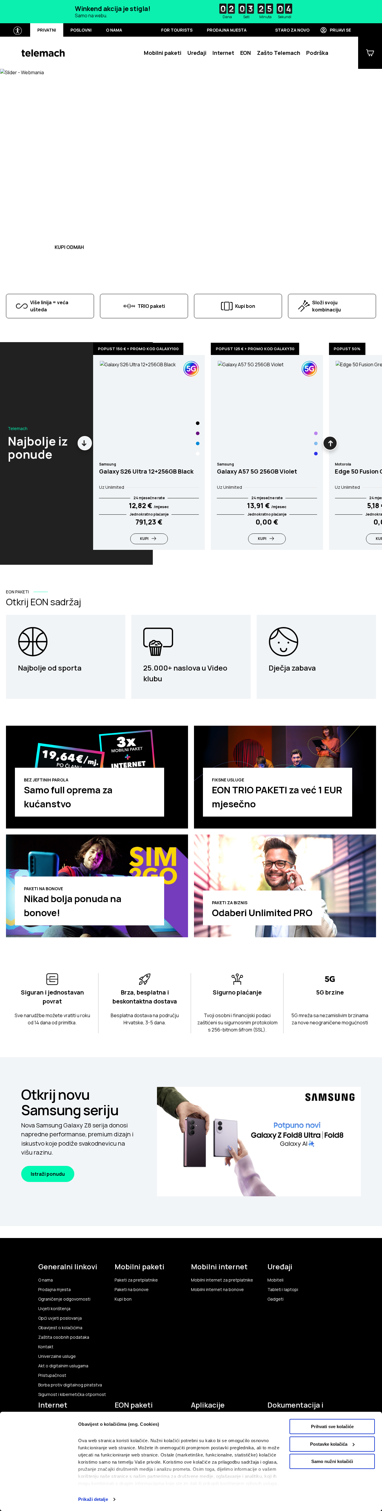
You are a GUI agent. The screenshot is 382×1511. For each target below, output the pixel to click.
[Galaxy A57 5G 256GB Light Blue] (315, 443)
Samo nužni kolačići (332, 1461)
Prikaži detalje (93, 1499)
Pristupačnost (52, 1375)
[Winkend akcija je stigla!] (191, 11)
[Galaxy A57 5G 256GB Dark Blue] (315, 453)
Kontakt (45, 1346)
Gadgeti (275, 1299)
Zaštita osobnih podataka (63, 1337)
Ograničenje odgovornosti (64, 1299)
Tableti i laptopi (282, 1289)
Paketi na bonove (132, 1289)
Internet (223, 52)
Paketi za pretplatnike (136, 1280)
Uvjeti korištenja (54, 1308)
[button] (36, 200)
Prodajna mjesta (227, 30)
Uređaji (197, 52)
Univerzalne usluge (57, 1356)
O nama (114, 30)
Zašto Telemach (278, 52)
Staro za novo (292, 30)
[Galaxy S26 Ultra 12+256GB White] (197, 453)
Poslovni (81, 30)
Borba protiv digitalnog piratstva (70, 1385)
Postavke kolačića (328, 1444)
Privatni (46, 30)
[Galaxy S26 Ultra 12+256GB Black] (197, 423)
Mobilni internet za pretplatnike (222, 1280)
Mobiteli (275, 1280)
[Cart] (370, 53)
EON (245, 52)
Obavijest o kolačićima (60, 1327)
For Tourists (176, 30)
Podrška (317, 52)
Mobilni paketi (162, 52)
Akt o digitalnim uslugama (63, 1366)
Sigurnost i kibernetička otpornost (72, 1394)
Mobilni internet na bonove (217, 1289)
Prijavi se (340, 30)
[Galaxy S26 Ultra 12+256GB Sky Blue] (197, 443)
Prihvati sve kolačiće (332, 1426)
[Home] (43, 53)
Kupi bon (123, 1299)
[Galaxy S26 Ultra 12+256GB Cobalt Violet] (197, 433)
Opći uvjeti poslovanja (60, 1318)
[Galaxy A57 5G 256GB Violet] (315, 433)
